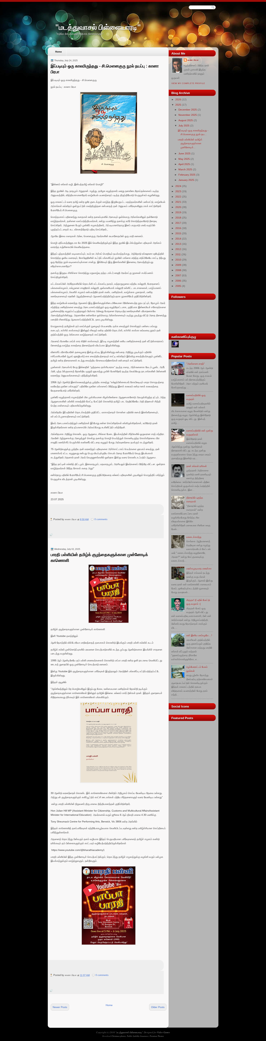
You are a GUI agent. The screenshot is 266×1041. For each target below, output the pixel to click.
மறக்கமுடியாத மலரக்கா (199, 568)
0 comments (100, 519)
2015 (178, 233)
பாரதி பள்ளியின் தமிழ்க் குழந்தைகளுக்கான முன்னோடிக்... (190, 143)
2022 (178, 196)
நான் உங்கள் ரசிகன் (196, 466)
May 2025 (184, 158)
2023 (178, 191)
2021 (178, 201)
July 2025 (183, 125)
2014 (178, 238)
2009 (178, 265)
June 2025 (184, 153)
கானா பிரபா (193, 60)
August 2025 (185, 120)
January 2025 (186, 180)
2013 (178, 243)
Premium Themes (157, 1036)
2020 (178, 207)
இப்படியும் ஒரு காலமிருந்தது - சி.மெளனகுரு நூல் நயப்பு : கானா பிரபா (105, 69)
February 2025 (186, 174)
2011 (178, 254)
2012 (178, 249)
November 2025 (187, 114)
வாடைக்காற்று (193, 537)
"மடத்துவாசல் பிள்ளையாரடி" (98, 27)
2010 (178, 259)
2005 (178, 286)
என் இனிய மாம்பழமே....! (199, 635)
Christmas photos (118, 1036)
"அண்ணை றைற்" (195, 363)
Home (58, 51)
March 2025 (185, 169)
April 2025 (184, 164)
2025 (178, 104)
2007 (178, 275)
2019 (178, 212)
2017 (178, 222)
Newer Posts (60, 1007)
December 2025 (187, 109)
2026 (178, 99)
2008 (178, 270)
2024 (178, 186)
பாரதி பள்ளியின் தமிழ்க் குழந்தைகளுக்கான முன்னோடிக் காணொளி (99, 557)
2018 (178, 217)
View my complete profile (188, 83)
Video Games (163, 1032)
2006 (178, 280)
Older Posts (157, 1007)
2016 (178, 228)
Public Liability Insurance (138, 1036)
